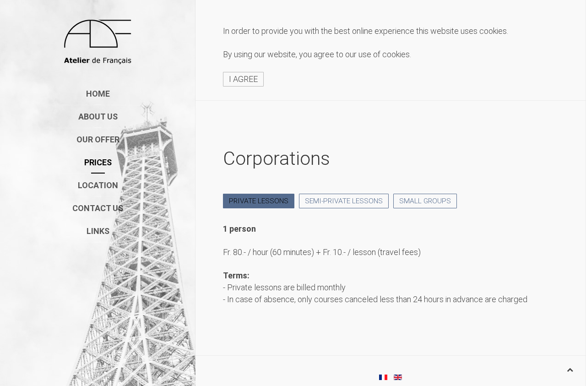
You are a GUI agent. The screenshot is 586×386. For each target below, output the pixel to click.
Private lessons (258, 201)
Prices (98, 162)
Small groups (425, 201)
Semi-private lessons (344, 201)
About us (98, 116)
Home (98, 93)
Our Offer (97, 139)
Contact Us (97, 208)
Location (98, 185)
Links (98, 231)
